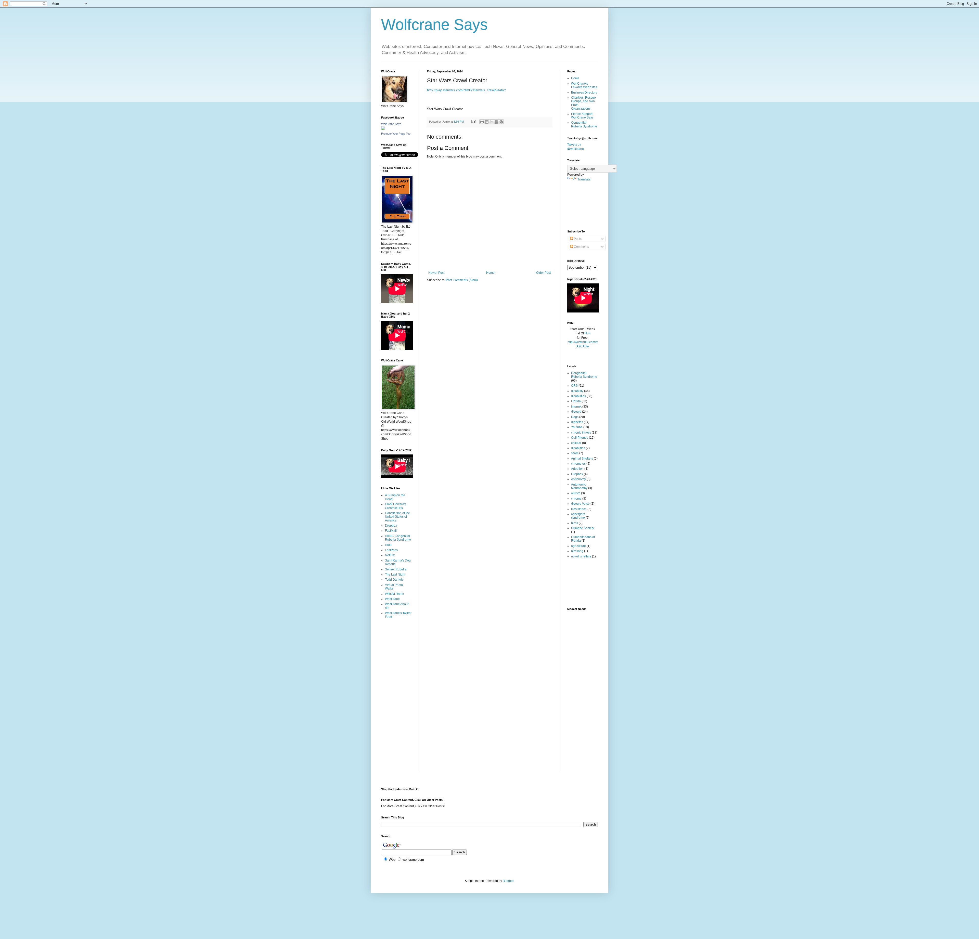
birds (574, 523)
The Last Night (395, 574)
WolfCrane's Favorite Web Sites (584, 85)
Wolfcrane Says (434, 24)
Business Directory (584, 92)
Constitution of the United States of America (397, 516)
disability (577, 391)
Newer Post (436, 273)
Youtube (577, 427)
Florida (576, 401)
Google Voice (580, 503)
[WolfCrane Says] (383, 129)
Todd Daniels (394, 579)
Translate (583, 179)
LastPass (391, 550)
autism (575, 493)
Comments (581, 247)
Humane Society (582, 528)
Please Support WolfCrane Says (582, 115)
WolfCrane (392, 599)
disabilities (578, 396)
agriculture (578, 546)
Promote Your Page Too (395, 133)
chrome (576, 498)
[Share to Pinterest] (501, 121)
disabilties (578, 448)
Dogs (574, 417)
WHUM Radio (394, 594)
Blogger (508, 881)
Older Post (543, 273)
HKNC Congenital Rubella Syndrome (398, 537)
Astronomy (578, 479)
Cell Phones (579, 437)
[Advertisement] (397, 643)
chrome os (578, 463)
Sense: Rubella (395, 569)
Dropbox (391, 525)
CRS (574, 385)
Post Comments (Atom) (462, 280)
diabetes (577, 422)
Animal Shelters (582, 458)
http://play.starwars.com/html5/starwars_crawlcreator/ (466, 90)
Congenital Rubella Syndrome (584, 124)
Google (576, 411)
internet (576, 406)
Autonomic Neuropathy (579, 486)
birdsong (577, 551)
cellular (576, 443)
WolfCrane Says (391, 123)
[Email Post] (473, 121)
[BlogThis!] (486, 121)
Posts (577, 239)
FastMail (391, 530)
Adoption (577, 469)
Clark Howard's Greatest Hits (395, 506)
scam (574, 453)
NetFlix (390, 555)
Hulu (388, 545)
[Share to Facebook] (496, 121)
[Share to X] (491, 121)
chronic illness (581, 432)
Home (490, 273)
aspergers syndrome (578, 515)
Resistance (579, 509)
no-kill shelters (581, 556)
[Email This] (481, 121)
